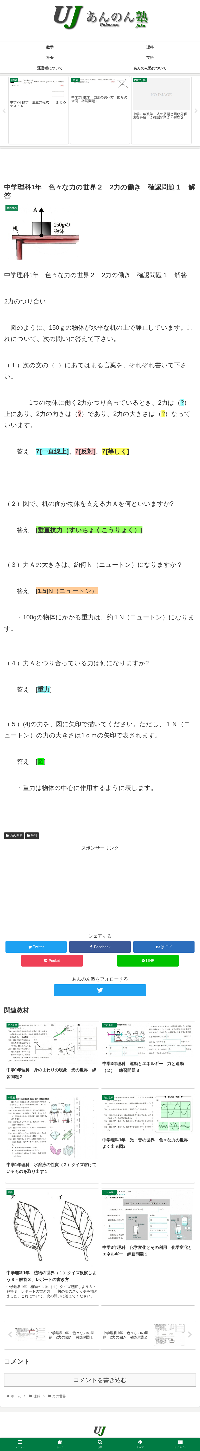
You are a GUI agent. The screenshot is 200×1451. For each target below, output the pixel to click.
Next (196, 111)
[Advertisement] (100, 164)
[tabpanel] (38, 110)
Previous (4, 111)
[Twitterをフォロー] (100, 990)
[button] (184, 823)
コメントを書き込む (100, 1380)
